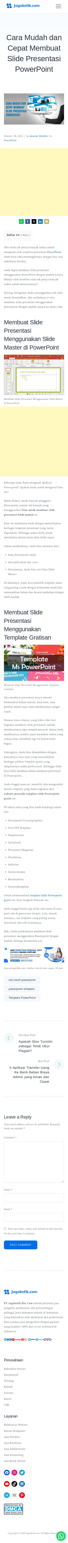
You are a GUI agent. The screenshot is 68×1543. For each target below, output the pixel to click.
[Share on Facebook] (27, 221)
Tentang (9, 1380)
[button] (61, 1536)
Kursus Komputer (14, 1430)
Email (8, 1209)
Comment (10, 1137)
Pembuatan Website (16, 1424)
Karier (8, 1398)
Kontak (8, 1386)
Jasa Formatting (13, 1455)
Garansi (8, 1392)
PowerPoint (10, 140)
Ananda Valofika (39, 136)
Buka (25, 235)
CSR (6, 1404)
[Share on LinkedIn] (40, 221)
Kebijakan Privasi (15, 1368)
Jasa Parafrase (12, 1442)
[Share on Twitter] (34, 221)
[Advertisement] (34, 182)
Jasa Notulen (12, 1436)
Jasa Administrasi (14, 1448)
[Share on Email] (46, 221)
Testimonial (11, 1374)
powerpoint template (21, 988)
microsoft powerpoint (22, 979)
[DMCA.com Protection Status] (13, 1513)
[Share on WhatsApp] (21, 221)
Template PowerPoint (22, 997)
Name (8, 1190)
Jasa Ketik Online (15, 1460)
